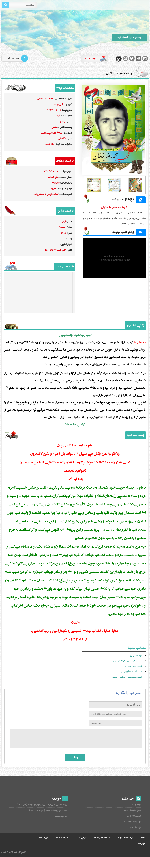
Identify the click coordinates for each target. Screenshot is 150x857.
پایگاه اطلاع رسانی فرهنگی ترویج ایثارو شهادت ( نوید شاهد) (42, 805)
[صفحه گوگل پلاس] (119, 58)
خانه (143, 838)
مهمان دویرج (136, 655)
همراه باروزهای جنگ (131, 810)
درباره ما (141, 844)
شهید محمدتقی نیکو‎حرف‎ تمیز (127, 660)
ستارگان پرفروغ (49, 32)
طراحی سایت (61, 816)
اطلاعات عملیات (90, 59)
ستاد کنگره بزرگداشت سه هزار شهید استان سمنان (47, 810)
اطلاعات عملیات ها (102, 838)
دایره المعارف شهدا (125, 838)
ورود (17, 58)
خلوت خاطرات (61, 838)
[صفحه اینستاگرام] (145, 58)
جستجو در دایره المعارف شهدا (129, 37)
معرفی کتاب (81, 838)
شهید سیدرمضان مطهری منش (127, 676)
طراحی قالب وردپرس (11, 852)
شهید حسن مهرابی (133, 666)
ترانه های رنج (135, 827)
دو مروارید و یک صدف (131, 822)
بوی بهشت (136, 805)
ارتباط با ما (43, 838)
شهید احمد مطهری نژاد (130, 671)
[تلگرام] (138, 58)
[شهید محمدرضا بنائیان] (114, 130)
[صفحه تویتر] (132, 58)
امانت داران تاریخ (133, 816)
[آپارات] (125, 58)
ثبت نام (11, 58)
